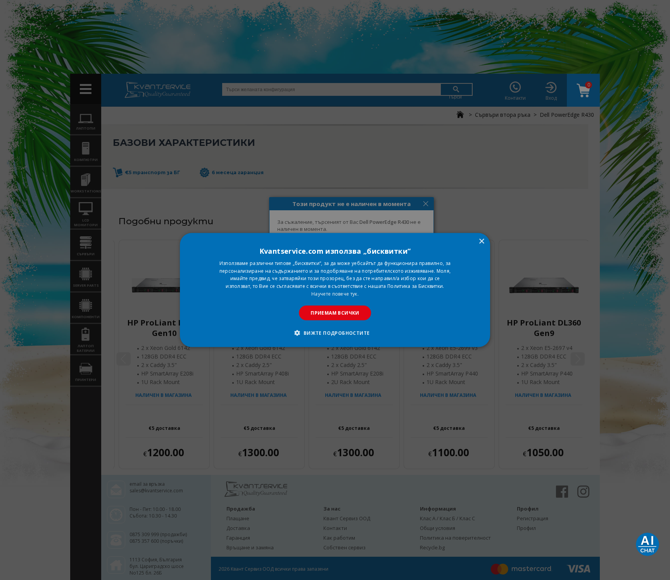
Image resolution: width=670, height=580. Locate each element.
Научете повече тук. (335, 294)
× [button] (481, 241)
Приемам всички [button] (335, 312)
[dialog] (335, 290)
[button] (335, 333)
